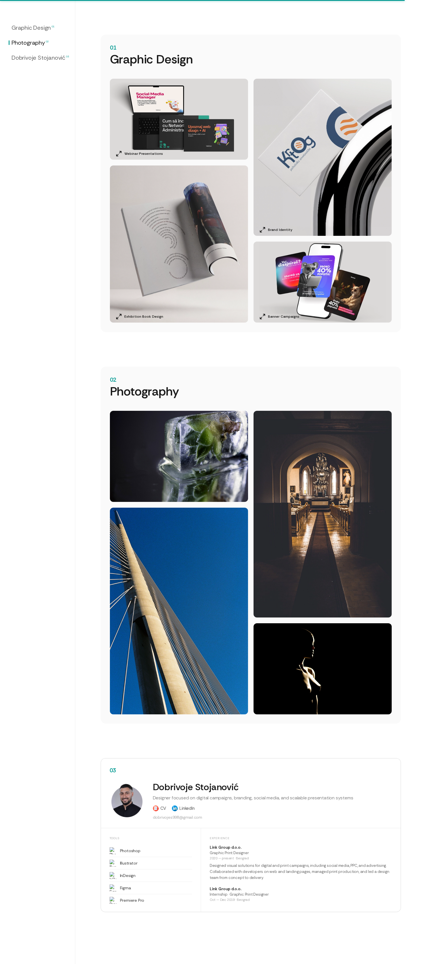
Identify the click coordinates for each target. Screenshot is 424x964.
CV (163, 808)
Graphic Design (33, 27)
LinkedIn (186, 808)
